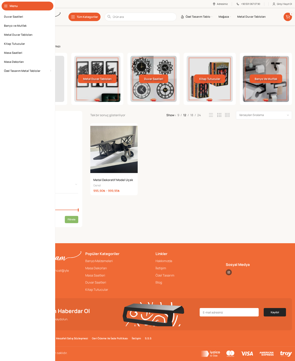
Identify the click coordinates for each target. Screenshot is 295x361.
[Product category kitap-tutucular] (210, 79)
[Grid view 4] (227, 115)
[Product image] (114, 149)
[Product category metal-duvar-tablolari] (97, 79)
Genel (97, 185)
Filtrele (71, 219)
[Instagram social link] (229, 272)
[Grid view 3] (219, 115)
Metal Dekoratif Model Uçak (113, 180)
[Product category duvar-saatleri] (153, 79)
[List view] (211, 115)
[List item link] (118, 261)
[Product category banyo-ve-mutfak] (266, 79)
